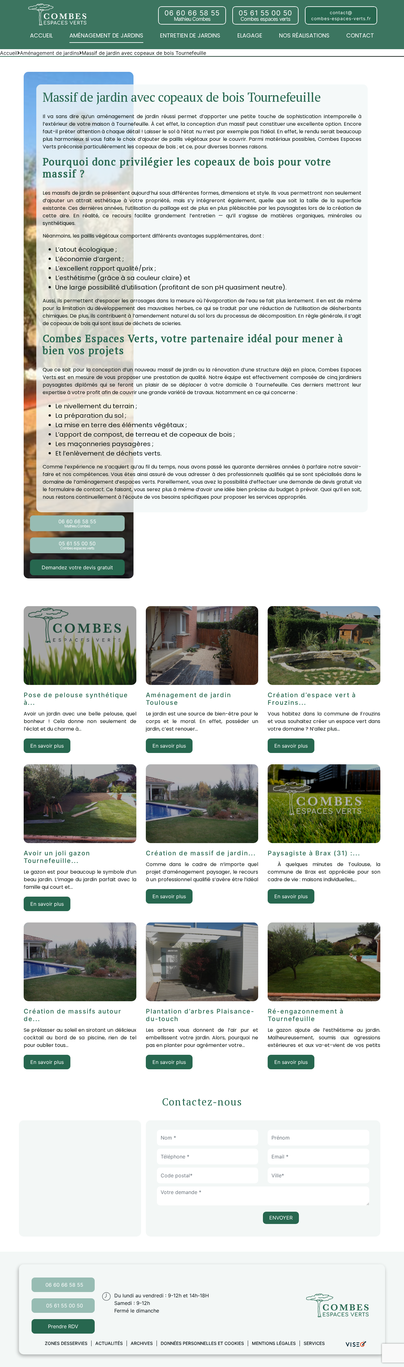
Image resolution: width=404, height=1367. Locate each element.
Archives (142, 1343)
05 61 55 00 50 (64, 1305)
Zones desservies (66, 1343)
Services (314, 1343)
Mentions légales (274, 1343)
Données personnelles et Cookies (202, 1343)
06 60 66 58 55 (64, 1285)
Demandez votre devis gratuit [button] (77, 567)
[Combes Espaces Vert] (58, 14)
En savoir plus (47, 746)
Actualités (109, 1343)
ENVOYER (281, 1218)
